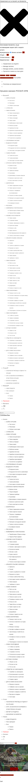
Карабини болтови (14, 451)
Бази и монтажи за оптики (16, 504)
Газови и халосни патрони (16, 524)
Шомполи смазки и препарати (17, 689)
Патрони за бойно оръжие (16, 519)
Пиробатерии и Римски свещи (17, 534)
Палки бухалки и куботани (16, 676)
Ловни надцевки (13, 439)
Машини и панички (14, 684)
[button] (14, 23)
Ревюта (11, 729)
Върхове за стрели (14, 574)
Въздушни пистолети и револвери (18, 471)
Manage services (8, 66)
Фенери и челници (14, 626)
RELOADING (9, 529)
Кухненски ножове (14, 549)
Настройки (12, 75)
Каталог (5, 419)
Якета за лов (12, 589)
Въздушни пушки (14, 469)
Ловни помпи (12, 444)
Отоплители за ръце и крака (16, 654)
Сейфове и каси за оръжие (16, 686)
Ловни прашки (13, 581)
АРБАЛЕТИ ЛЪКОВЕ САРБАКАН (15, 564)
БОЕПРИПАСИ (10, 506)
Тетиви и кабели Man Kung (16, 576)
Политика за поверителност (12, 84)
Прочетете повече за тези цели (13, 71)
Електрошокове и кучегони (16, 674)
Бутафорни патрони (14, 526)
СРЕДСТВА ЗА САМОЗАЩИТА (14, 669)
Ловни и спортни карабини (16, 456)
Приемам (3, 75)
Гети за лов (12, 666)
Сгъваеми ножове (14, 544)
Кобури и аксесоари (14, 429)
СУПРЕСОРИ (10, 431)
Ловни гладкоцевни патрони (16, 509)
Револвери (12, 426)
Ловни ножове (13, 541)
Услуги (5, 699)
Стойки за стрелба (14, 646)
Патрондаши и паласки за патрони (18, 641)
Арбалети (12, 566)
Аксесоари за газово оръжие (16, 484)
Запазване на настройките (7, 77)
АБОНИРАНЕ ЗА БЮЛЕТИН (13, 714)
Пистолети (12, 424)
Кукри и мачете (13, 554)
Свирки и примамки (14, 649)
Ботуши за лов (13, 664)
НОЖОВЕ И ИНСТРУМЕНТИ (14, 539)
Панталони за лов (14, 591)
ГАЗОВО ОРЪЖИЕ (11, 476)
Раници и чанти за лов (15, 619)
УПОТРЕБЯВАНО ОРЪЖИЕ (14, 464)
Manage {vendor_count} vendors (13, 69)
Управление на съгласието (7, 775)
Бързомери (12, 496)
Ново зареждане (10, 721)
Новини (5, 716)
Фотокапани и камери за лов (16, 656)
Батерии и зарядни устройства (17, 691)
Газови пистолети (14, 479)
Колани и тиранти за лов (15, 614)
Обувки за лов (13, 661)
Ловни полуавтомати (14, 436)
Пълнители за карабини (15, 461)
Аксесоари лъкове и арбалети (17, 579)
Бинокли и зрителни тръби (16, 501)
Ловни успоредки (14, 441)
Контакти (5, 734)
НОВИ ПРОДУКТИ (11, 719)
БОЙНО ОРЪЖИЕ (11, 421)
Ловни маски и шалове (15, 594)
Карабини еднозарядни (15, 459)
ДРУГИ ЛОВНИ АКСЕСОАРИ (14, 681)
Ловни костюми (13, 609)
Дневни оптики (13, 489)
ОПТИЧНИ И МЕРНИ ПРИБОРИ (15, 486)
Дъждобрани (12, 611)
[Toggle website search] (4, 409)
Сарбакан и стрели (14, 584)
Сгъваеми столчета (14, 651)
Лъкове (11, 569)
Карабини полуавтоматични (16, 454)
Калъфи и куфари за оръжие (17, 629)
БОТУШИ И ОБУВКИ (12, 659)
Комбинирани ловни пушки (16, 446)
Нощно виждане (13, 491)
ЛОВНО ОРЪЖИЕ (11, 434)
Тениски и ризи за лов (15, 596)
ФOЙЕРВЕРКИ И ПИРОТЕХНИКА (15, 531)
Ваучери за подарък (14, 694)
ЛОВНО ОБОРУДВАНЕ (12, 644)
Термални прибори (14, 494)
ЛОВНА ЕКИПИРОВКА (12, 616)
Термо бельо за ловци (15, 604)
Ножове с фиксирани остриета (17, 546)
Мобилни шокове (14, 449)
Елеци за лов (12, 601)
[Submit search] (16, 743)
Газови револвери (14, 481)
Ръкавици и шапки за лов (16, 599)
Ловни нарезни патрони (15, 511)
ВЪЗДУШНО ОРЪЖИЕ (12, 466)
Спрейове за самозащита (16, 671)
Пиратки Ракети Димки (15, 536)
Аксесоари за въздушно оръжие (17, 474)
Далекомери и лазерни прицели (17, 499)
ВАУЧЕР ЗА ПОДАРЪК (12, 711)
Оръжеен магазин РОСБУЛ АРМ (14, 91)
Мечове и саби (13, 551)
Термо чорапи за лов (14, 606)
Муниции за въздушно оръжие (17, 521)
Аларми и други (13, 679)
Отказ (7, 75)
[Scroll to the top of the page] (0, 772)
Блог (7, 724)
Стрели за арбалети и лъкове (17, 571)
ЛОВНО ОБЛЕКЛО (11, 586)
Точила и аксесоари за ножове (17, 561)
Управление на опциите (11, 64)
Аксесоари (12, 696)
